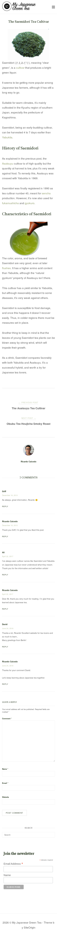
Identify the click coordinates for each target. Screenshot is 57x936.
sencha (46, 193)
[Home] (19, 10)
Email (5, 783)
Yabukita (7, 137)
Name (5, 769)
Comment (7, 718)
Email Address (13, 864)
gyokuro (29, 203)
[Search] (52, 833)
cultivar (20, 67)
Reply (5, 506)
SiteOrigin (29, 927)
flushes (6, 268)
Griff (4, 491)
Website (5, 797)
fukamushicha (10, 203)
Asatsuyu (7, 163)
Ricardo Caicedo (28, 461)
